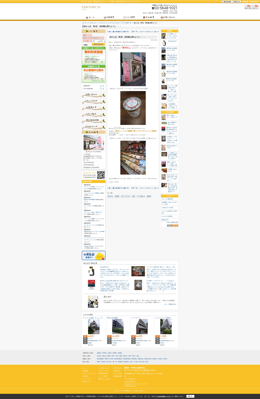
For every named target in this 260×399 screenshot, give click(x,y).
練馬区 (149, 196)
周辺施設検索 (118, 376)
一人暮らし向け (103, 368)
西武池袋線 (100, 359)
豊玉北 (104, 356)
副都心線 (140, 359)
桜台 (133, 196)
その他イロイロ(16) (167, 207)
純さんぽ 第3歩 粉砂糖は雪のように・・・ (127, 37)
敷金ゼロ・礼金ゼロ (105, 379)
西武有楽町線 (118, 359)
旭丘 (138, 356)
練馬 (96, 340)
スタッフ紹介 (118, 373)
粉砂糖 (117, 196)
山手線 (165, 359)
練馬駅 (90, 343)
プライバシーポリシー (89, 373)
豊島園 (120, 361)
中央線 (160, 359)
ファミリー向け (103, 371)
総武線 (154, 359)
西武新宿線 (126, 359)
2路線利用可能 (103, 373)
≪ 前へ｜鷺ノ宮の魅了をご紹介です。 (118, 31)
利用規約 (85, 376)
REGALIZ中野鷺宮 (89, 199)
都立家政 (126, 361)
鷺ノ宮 (115, 361)
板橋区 (120, 353)
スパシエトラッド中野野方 (92, 193)
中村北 (99, 356)
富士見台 (109, 361)
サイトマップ (87, 379)
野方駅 (138, 343)
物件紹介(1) (164, 220)
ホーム (85, 368)
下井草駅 (114, 343)
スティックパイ (125, 196)
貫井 (113, 356)
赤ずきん (110, 196)
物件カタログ (87, 381)
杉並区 (110, 353)
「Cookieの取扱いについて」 (164, 396)
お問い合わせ (118, 368)
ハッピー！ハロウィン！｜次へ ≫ (149, 31)
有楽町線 (134, 359)
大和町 (145, 340)
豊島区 (115, 353)
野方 (168, 340)
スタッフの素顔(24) (167, 199)
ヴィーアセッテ (88, 206)
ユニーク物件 (103, 376)
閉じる (190, 396)
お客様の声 (117, 371)
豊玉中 (125, 356)
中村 (116, 356)
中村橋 (103, 361)
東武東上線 (148, 359)
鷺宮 (120, 340)
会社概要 (85, 371)
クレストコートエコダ (90, 225)
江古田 (136, 361)
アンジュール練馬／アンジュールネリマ (95, 318)
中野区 (117, 340)
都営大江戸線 (109, 359)
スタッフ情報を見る (170, 304)
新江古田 (142, 361)
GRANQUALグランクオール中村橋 (94, 231)
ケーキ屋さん (141, 196)
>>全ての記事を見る (172, 222)
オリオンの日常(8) (166, 216)
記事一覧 (134, 31)
